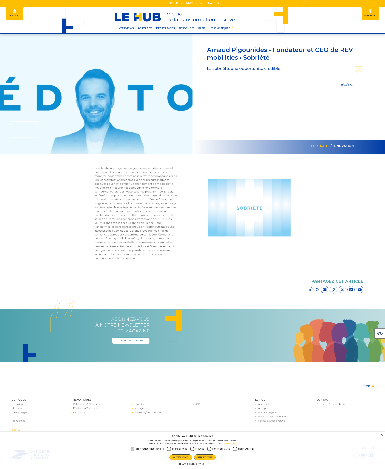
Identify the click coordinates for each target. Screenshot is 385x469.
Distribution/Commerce (86, 408)
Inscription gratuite (131, 340)
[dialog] (192, 450)
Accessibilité (265, 404)
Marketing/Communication (149, 412)
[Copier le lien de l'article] (333, 289)
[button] (304, 3)
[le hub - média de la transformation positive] (175, 17)
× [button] (381, 435)
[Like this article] (312, 289)
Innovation (79, 412)
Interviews (18, 404)
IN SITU (202, 28)
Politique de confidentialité (273, 416)
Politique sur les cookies (271, 420)
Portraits (17, 408)
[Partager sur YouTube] (359, 289)
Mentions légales (267, 412)
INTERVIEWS (126, 28)
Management (142, 408)
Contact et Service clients (330, 404)
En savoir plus (230, 443)
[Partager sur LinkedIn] (351, 289)
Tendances (186, 28)
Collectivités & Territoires (86, 404)
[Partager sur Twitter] (342, 289)
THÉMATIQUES (220, 28)
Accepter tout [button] (180, 457)
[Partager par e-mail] (324, 289)
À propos (263, 408)
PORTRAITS (144, 28)
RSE (198, 404)
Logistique (140, 404)
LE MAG (16, 430)
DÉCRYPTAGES (165, 28)
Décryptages (20, 412)
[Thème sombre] (379, 333)
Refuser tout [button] (205, 457)
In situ (16, 416)
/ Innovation (342, 146)
